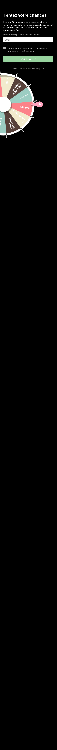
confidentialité (27, 51)
